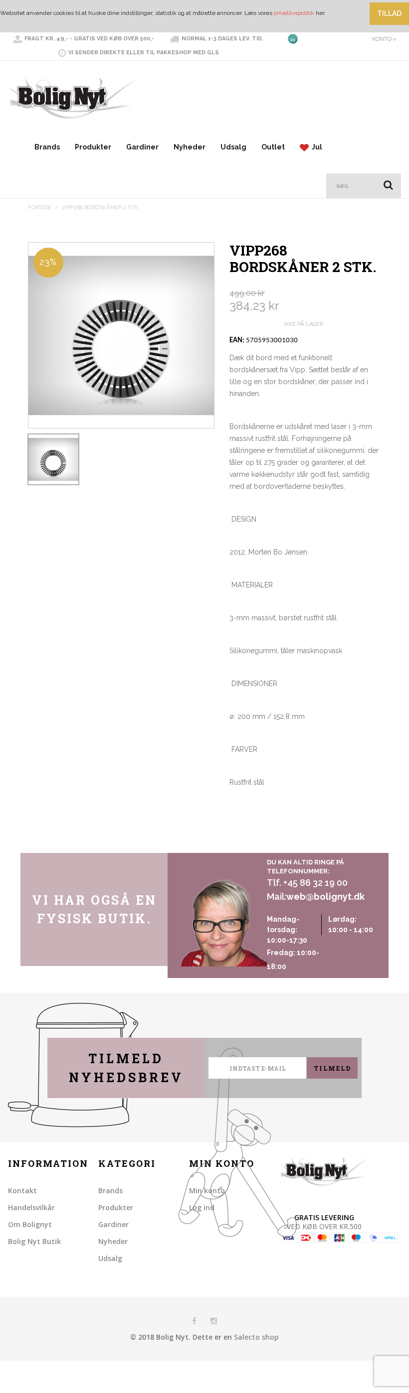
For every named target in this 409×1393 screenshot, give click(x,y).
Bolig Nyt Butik (34, 1241)
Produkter (93, 147)
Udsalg (233, 147)
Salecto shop (256, 1337)
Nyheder (189, 147)
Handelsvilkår (31, 1207)
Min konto (207, 1190)
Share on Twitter (259, 842)
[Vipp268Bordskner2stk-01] (53, 459)
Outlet (273, 147)
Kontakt (22, 1190)
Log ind (201, 1207)
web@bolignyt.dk (325, 896)
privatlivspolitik (294, 12)
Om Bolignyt (30, 1224)
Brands (47, 147)
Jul (315, 147)
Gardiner (142, 147)
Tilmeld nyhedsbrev (126, 1068)
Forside (39, 207)
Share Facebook (239, 842)
